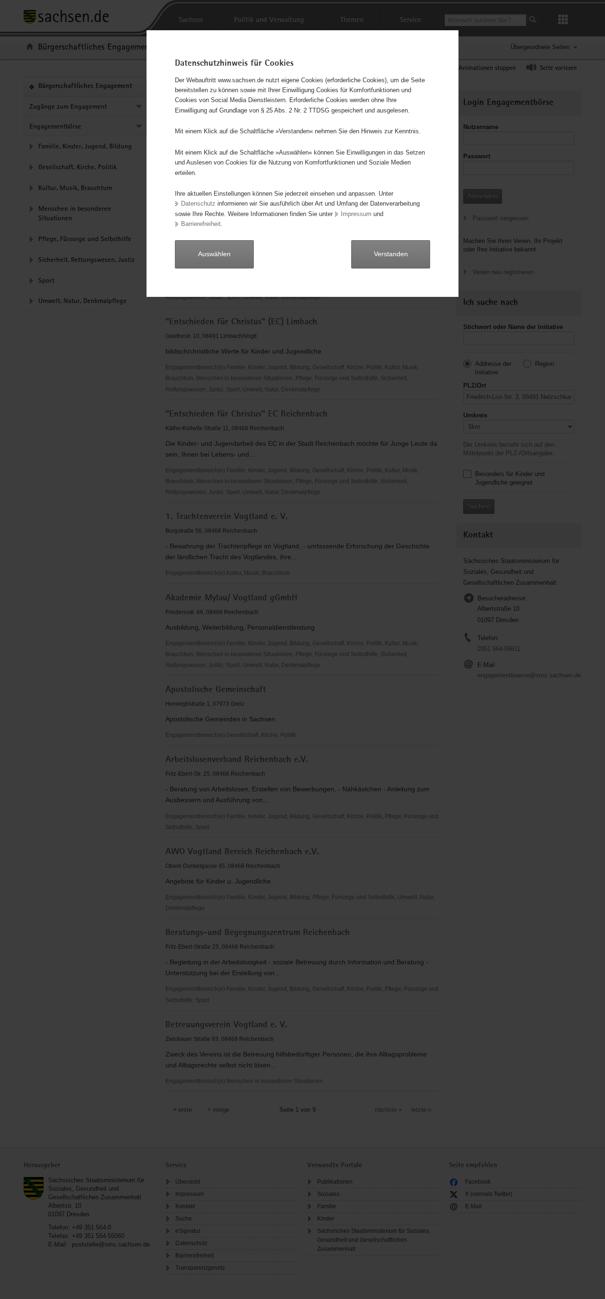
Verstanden (391, 254)
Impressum (356, 213)
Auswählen (214, 254)
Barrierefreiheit (201, 223)
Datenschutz (198, 203)
